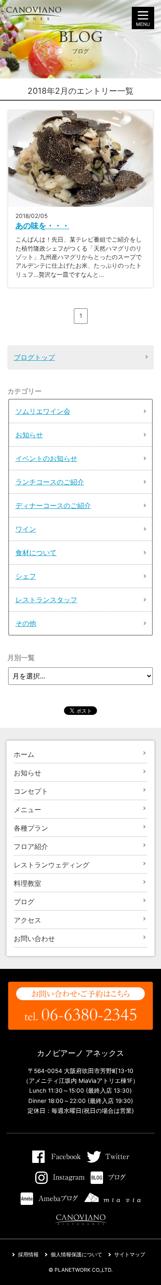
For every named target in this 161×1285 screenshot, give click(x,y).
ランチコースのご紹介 (49, 482)
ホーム (24, 754)
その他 (25, 623)
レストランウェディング (51, 865)
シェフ (25, 576)
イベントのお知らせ (46, 458)
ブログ (24, 901)
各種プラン (31, 828)
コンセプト (31, 791)
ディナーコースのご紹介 (53, 505)
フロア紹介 (31, 846)
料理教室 (27, 883)
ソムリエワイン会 (42, 411)
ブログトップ (34, 357)
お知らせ (29, 434)
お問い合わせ (34, 938)
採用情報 (28, 1254)
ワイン (25, 529)
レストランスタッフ (46, 599)
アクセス (27, 920)
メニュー (27, 809)
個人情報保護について (76, 1254)
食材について (36, 552)
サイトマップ (129, 1254)
